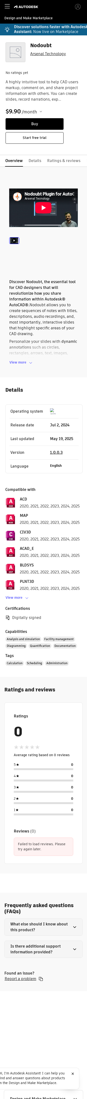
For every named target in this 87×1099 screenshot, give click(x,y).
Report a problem (20, 979)
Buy (34, 124)
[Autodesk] (26, 6)
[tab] (14, 247)
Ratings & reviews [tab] (63, 160)
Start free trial (34, 137)
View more (17, 362)
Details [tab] (35, 160)
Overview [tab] (14, 160)
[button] (43, 927)
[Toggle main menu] (7, 6)
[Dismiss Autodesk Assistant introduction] (73, 1074)
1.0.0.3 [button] (56, 452)
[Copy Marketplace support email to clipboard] (40, 978)
